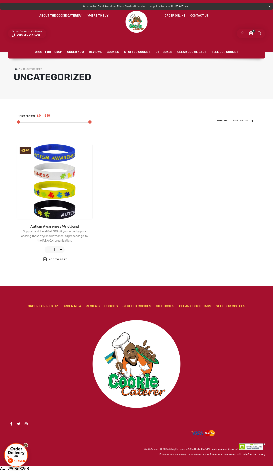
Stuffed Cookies (137, 52)
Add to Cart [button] (58, 259)
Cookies (113, 52)
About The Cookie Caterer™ (61, 15)
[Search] (259, 33)
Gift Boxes (163, 52)
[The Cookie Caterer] (136, 22)
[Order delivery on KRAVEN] (16, 455)
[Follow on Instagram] (26, 424)
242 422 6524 (28, 35)
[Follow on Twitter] (18, 424)
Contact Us (199, 15)
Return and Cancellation (224, 454)
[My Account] (242, 33)
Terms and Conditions (198, 454)
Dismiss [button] (269, 6)
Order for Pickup (48, 52)
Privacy (182, 454)
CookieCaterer (151, 449)
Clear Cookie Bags (191, 52)
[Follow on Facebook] (11, 424)
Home (17, 69)
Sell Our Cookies (224, 52)
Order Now (75, 52)
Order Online (174, 15)
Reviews (95, 52)
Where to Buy (98, 15)
